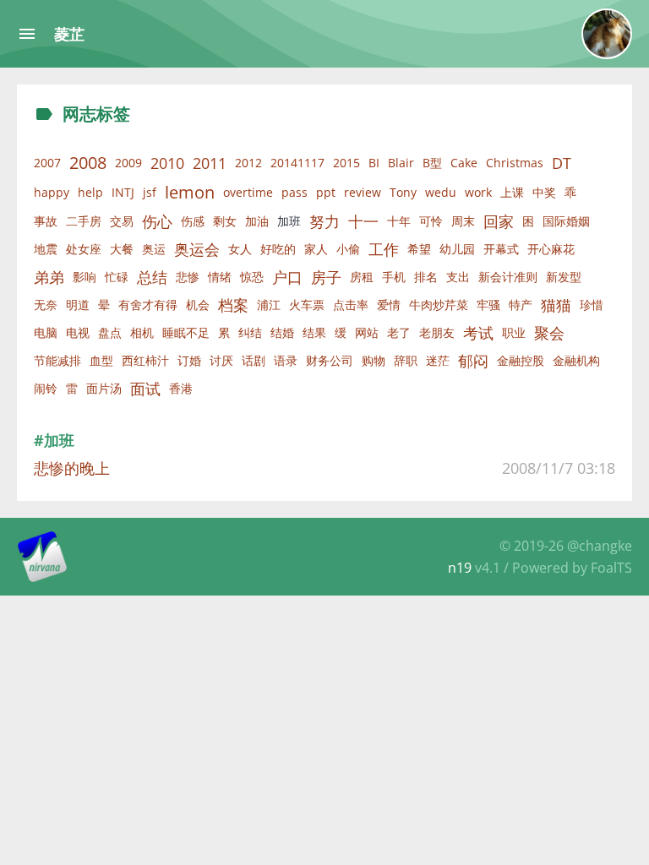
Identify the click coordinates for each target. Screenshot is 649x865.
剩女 (225, 221)
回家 (498, 221)
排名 (426, 277)
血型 (101, 360)
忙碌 (116, 277)
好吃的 (278, 249)
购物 (373, 360)
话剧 (253, 360)
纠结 (250, 332)
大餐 (122, 249)
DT (561, 163)
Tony (403, 192)
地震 (45, 249)
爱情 (389, 304)
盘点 (110, 332)
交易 (122, 221)
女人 (240, 249)
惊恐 (252, 277)
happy (51, 192)
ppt (325, 192)
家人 (316, 249)
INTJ (123, 192)
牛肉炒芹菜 (438, 304)
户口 (287, 277)
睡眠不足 (186, 332)
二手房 (83, 221)
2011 (209, 163)
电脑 (45, 332)
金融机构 (576, 360)
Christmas (514, 163)
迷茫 (438, 360)
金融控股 (520, 360)
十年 (399, 221)
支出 (458, 277)
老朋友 (437, 332)
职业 (514, 332)
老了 (399, 332)
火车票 (306, 304)
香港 (181, 388)
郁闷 (473, 361)
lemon (190, 192)
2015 (346, 163)
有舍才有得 (147, 304)
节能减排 (57, 360)
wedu (440, 192)
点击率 (350, 304)
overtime (248, 192)
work (478, 192)
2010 (167, 163)
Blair (401, 163)
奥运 (154, 249)
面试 (145, 388)
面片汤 (104, 388)
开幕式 (501, 249)
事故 (45, 221)
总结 (152, 277)
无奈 (45, 304)
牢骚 (488, 304)
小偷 (348, 249)
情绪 (220, 277)
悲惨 (187, 277)
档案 (233, 305)
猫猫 (556, 305)
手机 (394, 277)
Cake (463, 163)
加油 (257, 221)
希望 (419, 249)
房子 (326, 277)
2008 (87, 162)
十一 (363, 221)
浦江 (269, 304)
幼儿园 (457, 249)
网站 (367, 332)
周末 (463, 221)
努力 (324, 221)
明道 (78, 304)
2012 (248, 163)
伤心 (157, 221)
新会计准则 (507, 277)
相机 (142, 332)
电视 (78, 332)
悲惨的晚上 (72, 468)
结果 (314, 332)
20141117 (297, 163)
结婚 (282, 332)
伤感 (193, 221)
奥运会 (197, 249)
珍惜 (591, 304)
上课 (512, 192)
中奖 (544, 192)
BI (373, 163)
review (362, 192)
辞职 (405, 360)
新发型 (563, 277)
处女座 (83, 249)
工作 (383, 249)
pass (294, 192)
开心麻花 (551, 249)
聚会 (549, 333)
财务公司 (329, 360)
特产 (520, 304)
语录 (285, 360)
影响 (84, 277)
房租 (362, 277)
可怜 (431, 221)
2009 (128, 163)
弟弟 (49, 277)
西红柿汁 (145, 360)
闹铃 (45, 388)
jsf (149, 192)
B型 (432, 163)
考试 (478, 333)
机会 (198, 304)
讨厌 (221, 360)
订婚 (189, 360)
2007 (47, 163)
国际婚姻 (566, 221)
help (90, 192)
